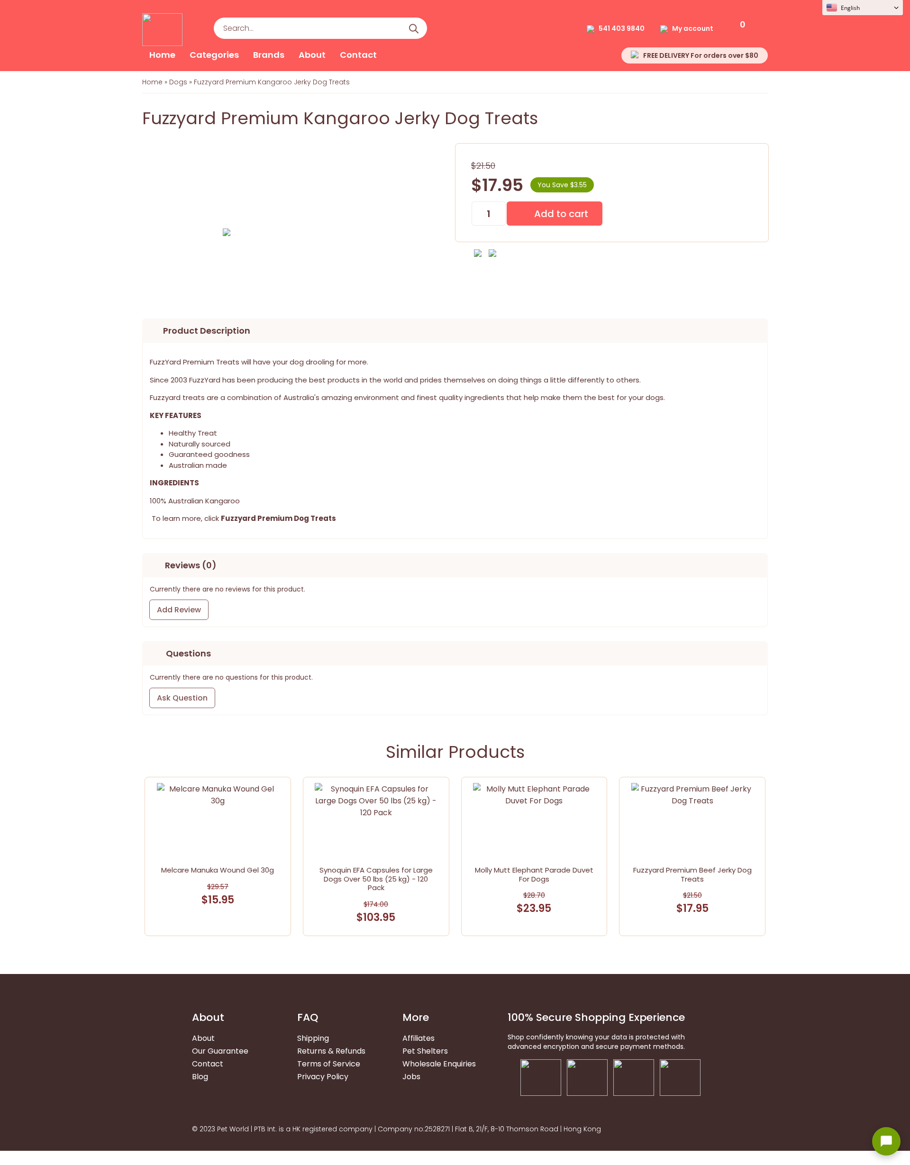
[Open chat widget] (886, 1141)
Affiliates (418, 1038)
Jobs (411, 1076)
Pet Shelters (425, 1051)
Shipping (313, 1038)
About (312, 55)
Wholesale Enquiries (439, 1063)
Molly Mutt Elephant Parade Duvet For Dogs (534, 874)
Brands (268, 55)
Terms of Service (328, 1063)
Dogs (178, 82)
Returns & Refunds (331, 1051)
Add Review (179, 609)
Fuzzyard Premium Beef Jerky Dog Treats (692, 874)
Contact (358, 55)
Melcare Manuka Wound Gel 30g (217, 870)
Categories (214, 55)
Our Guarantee (220, 1051)
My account (692, 28)
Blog (200, 1076)
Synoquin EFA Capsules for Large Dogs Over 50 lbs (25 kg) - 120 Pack (376, 879)
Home (162, 55)
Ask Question (182, 697)
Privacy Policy (322, 1076)
